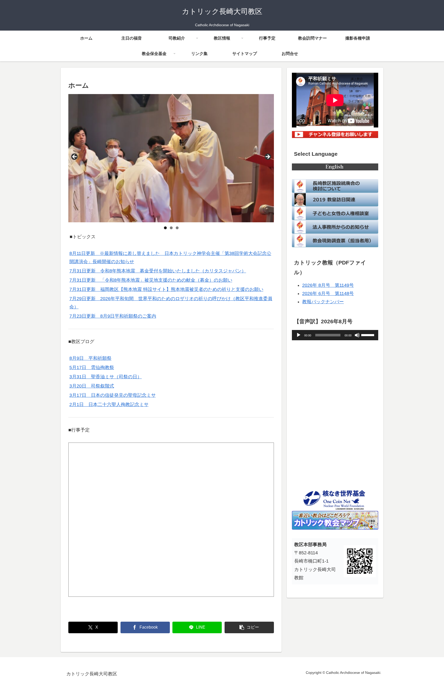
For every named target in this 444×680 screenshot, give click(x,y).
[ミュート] (357, 335)
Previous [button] (75, 157)
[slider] (368, 334)
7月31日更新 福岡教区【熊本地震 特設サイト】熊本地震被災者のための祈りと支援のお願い (166, 289)
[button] (249, 627)
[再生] (298, 335)
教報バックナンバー (323, 301)
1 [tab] (165, 227)
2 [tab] (171, 227)
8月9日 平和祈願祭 (90, 358)
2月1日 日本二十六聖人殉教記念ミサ (109, 404)
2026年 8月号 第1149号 (328, 285)
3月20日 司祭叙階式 (91, 386)
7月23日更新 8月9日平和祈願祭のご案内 (112, 316)
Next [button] (267, 157)
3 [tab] (177, 227)
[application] (335, 335)
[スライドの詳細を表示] (171, 158)
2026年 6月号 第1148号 (328, 293)
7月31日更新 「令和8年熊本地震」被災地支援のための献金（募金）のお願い (150, 280)
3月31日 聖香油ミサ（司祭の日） (105, 376)
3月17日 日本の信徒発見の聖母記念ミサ (112, 395)
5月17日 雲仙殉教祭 (91, 367)
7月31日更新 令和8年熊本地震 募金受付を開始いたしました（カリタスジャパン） (157, 270)
